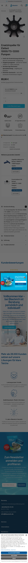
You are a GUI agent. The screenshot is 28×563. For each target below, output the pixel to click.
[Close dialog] (26, 273)
